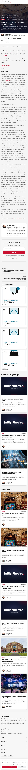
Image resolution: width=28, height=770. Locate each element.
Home (2, 15)
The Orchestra (5, 347)
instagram (4, 755)
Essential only (22, 766)
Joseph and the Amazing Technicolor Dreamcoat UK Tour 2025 (11, 472)
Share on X (7, 38)
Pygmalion (7, 80)
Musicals (4, 288)
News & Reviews (8, 15)
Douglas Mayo (10, 225)
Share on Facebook (17, 38)
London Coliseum (5, 55)
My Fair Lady (8, 52)
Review (15, 15)
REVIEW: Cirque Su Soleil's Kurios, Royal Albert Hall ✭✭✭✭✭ (12, 660)
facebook (10, 755)
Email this (7, 42)
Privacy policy (12, 257)
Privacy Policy (17, 764)
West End (4, 351)
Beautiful (4, 368)
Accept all (9, 766)
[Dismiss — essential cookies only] (25, 762)
